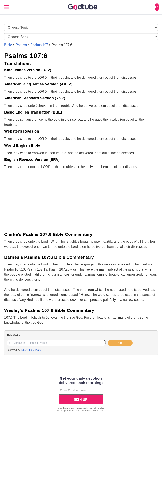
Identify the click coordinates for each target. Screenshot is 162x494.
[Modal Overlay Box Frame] (81, 395)
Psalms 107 (39, 45)
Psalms (21, 45)
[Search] (157, 7)
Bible (8, 45)
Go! (120, 342)
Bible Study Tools (31, 350)
